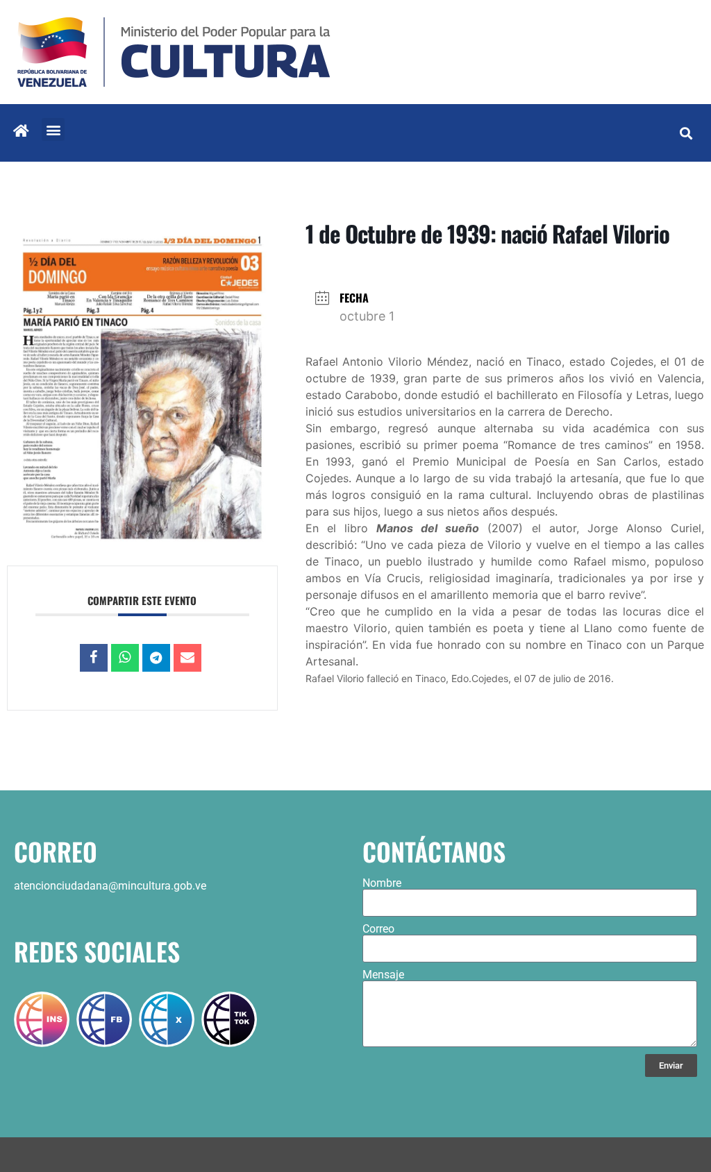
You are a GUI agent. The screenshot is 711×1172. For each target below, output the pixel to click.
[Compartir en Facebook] (94, 658)
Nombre (381, 883)
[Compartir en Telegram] (156, 658)
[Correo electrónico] (187, 658)
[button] (53, 129)
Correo (378, 929)
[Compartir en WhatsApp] (125, 658)
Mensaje (383, 974)
